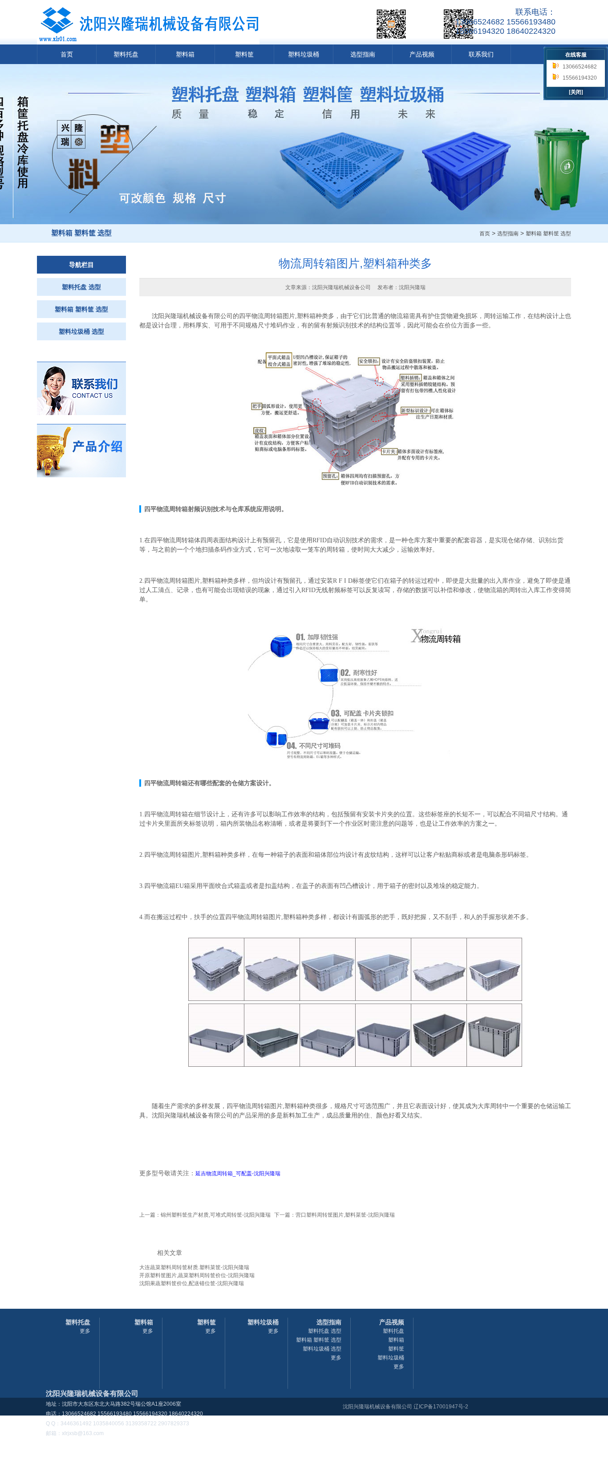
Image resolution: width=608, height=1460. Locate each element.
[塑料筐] (81, 475)
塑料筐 (244, 54)
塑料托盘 (125, 54)
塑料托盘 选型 (81, 286)
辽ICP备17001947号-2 (440, 1407)
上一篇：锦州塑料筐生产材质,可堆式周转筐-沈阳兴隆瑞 (205, 1215)
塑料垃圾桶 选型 (81, 331)
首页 (67, 54)
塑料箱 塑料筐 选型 (548, 233)
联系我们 (481, 54)
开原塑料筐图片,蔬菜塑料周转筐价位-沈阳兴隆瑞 (197, 1275)
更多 (85, 1331)
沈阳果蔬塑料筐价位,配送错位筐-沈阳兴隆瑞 (191, 1283)
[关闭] (576, 92)
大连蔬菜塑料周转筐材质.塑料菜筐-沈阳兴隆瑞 (194, 1267)
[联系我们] (81, 413)
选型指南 (362, 54)
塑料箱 (185, 54)
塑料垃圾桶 (303, 54)
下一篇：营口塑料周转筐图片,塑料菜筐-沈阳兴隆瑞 (334, 1215)
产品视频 (421, 54)
